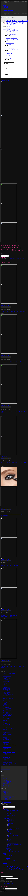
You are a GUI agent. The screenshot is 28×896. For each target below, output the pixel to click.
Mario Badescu (7, 692)
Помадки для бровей (12, 39)
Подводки (8, 44)
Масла (5, 738)
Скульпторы (9, 57)
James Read (6, 688)
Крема (5, 733)
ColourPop (9, 28)
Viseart (5, 704)
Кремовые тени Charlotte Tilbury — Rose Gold (13, 361)
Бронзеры (9, 52)
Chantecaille (6, 678)
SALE (4, 60)
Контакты (6, 63)
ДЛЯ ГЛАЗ (6, 41)
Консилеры (6, 730)
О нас (4, 5)
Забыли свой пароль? (7, 883)
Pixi (4, 697)
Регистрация (3, 891)
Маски (5, 737)
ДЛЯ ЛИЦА (6, 50)
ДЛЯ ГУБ (5, 45)
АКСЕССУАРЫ (7, 708)
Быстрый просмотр (6, 307)
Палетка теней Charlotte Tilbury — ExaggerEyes (13, 311)
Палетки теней (10, 43)
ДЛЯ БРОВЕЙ (7, 35)
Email (2, 888)
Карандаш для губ (8, 727)
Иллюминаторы (7, 725)
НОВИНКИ (6, 742)
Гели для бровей (10, 36)
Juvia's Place (6, 689)
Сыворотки (6, 758)
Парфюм (5, 748)
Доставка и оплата (8, 62)
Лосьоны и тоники (8, 735)
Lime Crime (6, 691)
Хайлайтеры (9, 58)
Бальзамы (6, 709)
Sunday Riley (6, 701)
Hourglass (8, 31)
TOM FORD (6, 703)
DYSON (5, 682)
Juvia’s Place (9, 33)
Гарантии (6, 6)
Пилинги (5, 749)
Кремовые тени (7, 734)
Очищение (6, 743)
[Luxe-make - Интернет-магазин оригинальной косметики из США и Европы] (8, 17)
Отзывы (5, 7)
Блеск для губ (7, 711)
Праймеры (6, 753)
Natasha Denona (10, 29)
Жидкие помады (10, 46)
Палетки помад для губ (12, 49)
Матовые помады (10, 48)
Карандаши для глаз (6, 260)
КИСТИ (5, 729)
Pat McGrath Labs (10, 34)
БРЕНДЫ (5, 23)
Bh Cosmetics (7, 676)
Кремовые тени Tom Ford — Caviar (10, 565)
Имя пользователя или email (9, 875)
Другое (5, 723)
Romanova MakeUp (12, 258)
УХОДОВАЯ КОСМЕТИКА (10, 763)
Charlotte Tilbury (10, 24)
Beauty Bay (6, 674)
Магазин (5, 9)
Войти (2, 881)
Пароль (3, 878)
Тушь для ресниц (8, 762)
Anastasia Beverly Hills (12, 30)
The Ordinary (6, 702)
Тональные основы (8, 760)
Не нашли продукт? (8, 10)
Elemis (7, 25)
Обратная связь (7, 797)
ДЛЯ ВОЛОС (6, 717)
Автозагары (6, 707)
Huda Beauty (6, 687)
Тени (7, 40)
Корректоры (9, 53)
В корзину (3, 257)
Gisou (4, 684)
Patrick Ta (8, 26)
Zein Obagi (6, 706)
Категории (6, 818)
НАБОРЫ (5, 740)
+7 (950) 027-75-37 (15, 23)
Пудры (8, 54)
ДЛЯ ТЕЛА (6, 59)
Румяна (8, 55)
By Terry (5, 677)
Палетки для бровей (11, 38)
